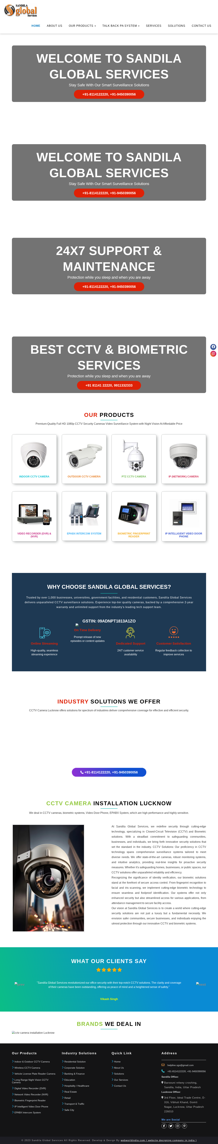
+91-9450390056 (196, 1071)
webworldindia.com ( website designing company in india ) (159, 1140)
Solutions (176, 25)
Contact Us (120, 1085)
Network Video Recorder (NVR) (31, 1094)
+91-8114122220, (176, 1071)
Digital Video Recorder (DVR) (30, 1088)
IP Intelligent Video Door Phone (31, 1106)
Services (153, 25)
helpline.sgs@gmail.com (180, 1065)
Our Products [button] (81, 25)
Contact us (201, 25)
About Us (54, 25)
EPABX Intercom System (27, 1112)
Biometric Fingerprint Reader (30, 1100)
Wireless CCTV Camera (27, 1067)
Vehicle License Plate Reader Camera (34, 1073)
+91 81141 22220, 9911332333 (109, 385)
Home (36, 25)
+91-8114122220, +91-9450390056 (109, 94)
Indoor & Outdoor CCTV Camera (32, 1061)
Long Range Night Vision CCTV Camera (30, 1081)
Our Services (121, 1079)
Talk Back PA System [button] (120, 25)
